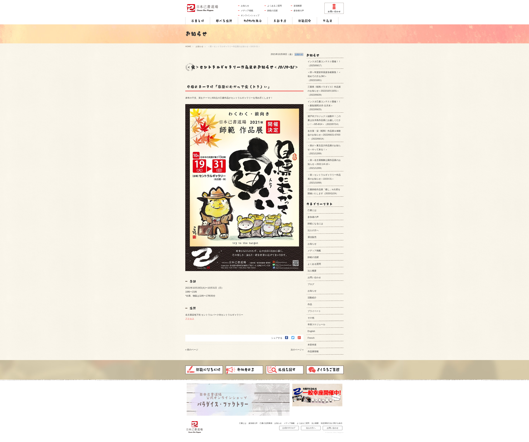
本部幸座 (280, 20)
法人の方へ (313, 230)
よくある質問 (314, 264)
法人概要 (312, 271)
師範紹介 (304, 20)
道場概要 (298, 6)
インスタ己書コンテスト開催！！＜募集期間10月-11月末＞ (324, 105)
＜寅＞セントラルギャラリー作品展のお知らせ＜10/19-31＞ (324, 179)
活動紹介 (312, 297)
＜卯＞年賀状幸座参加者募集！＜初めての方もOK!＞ (324, 76)
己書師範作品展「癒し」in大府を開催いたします (324, 191)
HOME (188, 46)
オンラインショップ (250, 15)
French (311, 338)
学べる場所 (224, 20)
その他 (311, 318)
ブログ (311, 284)
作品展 (328, 20)
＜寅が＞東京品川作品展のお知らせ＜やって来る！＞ (324, 149)
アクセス (189, 318)
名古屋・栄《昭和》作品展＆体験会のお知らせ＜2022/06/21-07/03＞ (324, 135)
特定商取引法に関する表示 (331, 423)
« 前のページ (191, 349)
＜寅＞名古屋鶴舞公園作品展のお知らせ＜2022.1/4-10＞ (324, 164)
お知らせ (245, 6)
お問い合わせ (314, 277)
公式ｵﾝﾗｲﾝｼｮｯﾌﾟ (289, 428)
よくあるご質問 (274, 6)
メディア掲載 (247, 10)
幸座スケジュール (316, 324)
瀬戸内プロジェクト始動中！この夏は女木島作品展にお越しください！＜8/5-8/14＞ (324, 120)
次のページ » (297, 349)
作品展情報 (313, 351)
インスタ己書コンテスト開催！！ (324, 63)
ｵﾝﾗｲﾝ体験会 (253, 20)
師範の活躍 (272, 10)
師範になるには (315, 223)
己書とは (197, 20)
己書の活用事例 (266, 423)
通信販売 (312, 237)
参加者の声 (299, 10)
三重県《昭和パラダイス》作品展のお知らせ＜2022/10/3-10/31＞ (324, 91)
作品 (310, 304)
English (311, 331)
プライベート (314, 311)
